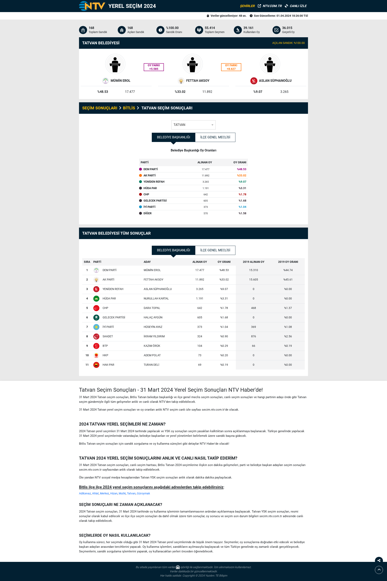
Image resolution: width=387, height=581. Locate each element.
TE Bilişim (221, 575)
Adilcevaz (85, 493)
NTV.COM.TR (272, 6)
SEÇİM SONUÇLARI (99, 108)
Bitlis (129, 108)
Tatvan (131, 493)
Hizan (114, 493)
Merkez (104, 493)
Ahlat (95, 493)
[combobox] (193, 123)
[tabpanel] (193, 184)
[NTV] (92, 6)
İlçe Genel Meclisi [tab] (215, 137)
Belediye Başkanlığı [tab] (173, 137)
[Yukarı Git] (379, 570)
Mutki (122, 493)
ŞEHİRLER (247, 6)
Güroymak (143, 493)
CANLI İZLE (298, 6)
